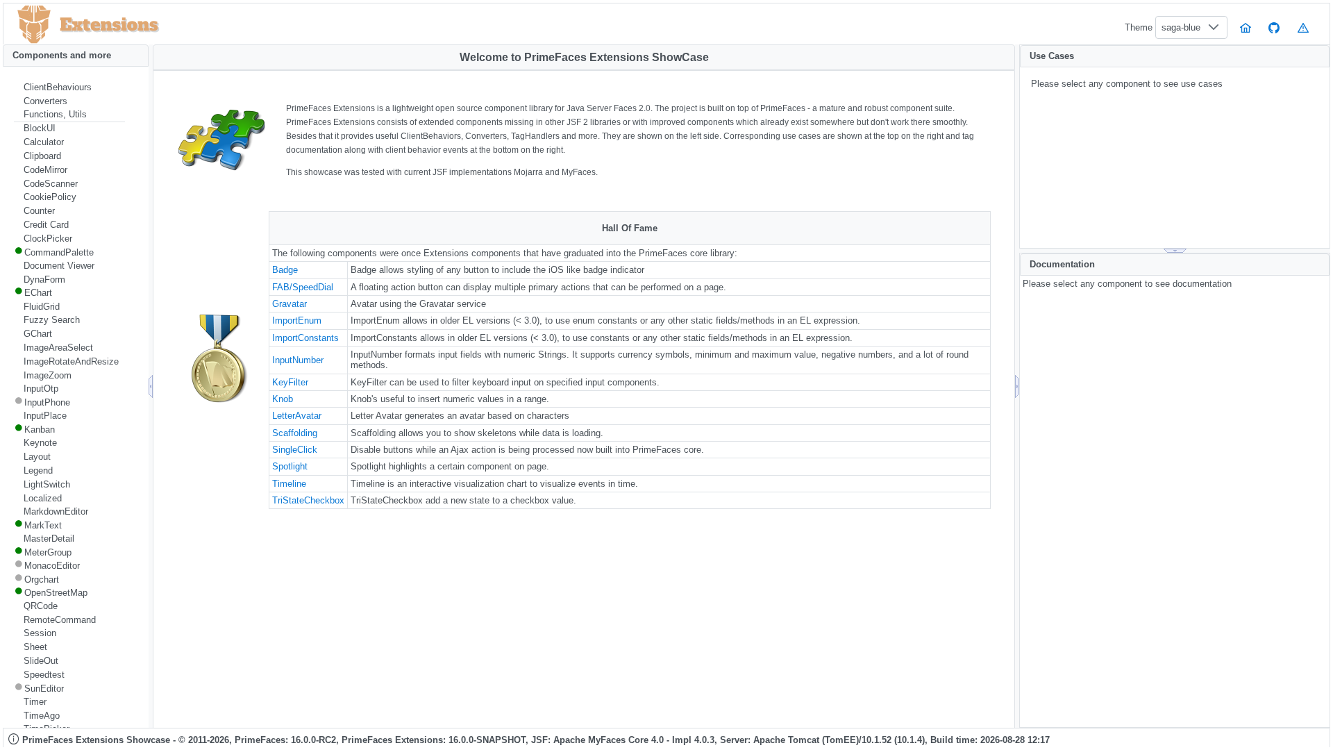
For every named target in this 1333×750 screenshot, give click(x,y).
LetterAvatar (296, 415)
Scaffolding (294, 433)
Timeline (289, 483)
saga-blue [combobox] (1181, 27)
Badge (285, 270)
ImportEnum (296, 320)
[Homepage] (1245, 27)
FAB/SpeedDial (302, 287)
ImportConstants (305, 338)
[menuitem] (69, 87)
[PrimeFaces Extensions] (34, 25)
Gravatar (289, 304)
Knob (282, 399)
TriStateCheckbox (308, 500)
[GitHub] (1274, 27)
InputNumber (298, 360)
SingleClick (294, 449)
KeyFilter (290, 382)
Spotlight (290, 466)
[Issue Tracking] (1303, 27)
